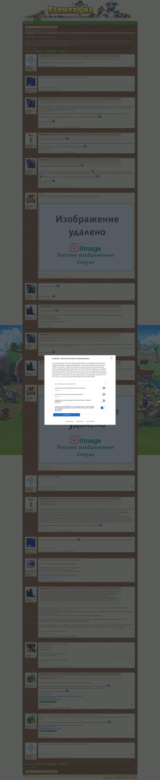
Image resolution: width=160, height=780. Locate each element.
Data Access (80, 421)
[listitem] (80, 384)
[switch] (103, 388)
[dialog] (80, 390)
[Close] (112, 358)
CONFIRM (66, 415)
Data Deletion (70, 421)
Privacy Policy (90, 421)
